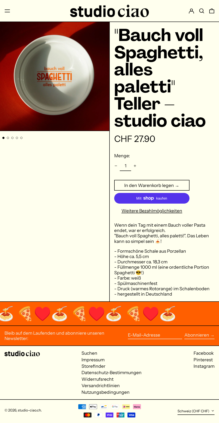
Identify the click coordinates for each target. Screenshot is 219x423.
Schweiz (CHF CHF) (194, 411)
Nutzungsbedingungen (105, 392)
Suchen (89, 353)
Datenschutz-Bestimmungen (111, 372)
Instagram (204, 366)
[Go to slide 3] (12, 138)
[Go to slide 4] (17, 138)
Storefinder (93, 366)
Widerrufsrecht (97, 379)
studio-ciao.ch (29, 410)
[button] (201, 11)
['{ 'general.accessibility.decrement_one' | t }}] (116, 166)
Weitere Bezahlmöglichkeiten (151, 210)
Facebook (204, 353)
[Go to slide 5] (21, 138)
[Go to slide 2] (8, 138)
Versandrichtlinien (100, 385)
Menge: (122, 155)
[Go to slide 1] (3, 138)
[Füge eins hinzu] (135, 166)
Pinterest (203, 359)
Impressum (93, 359)
